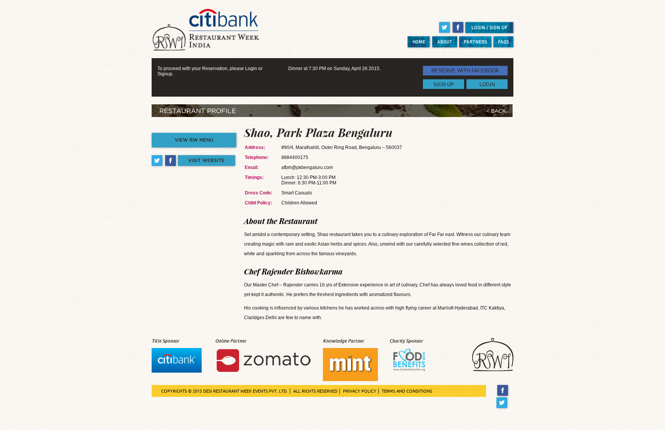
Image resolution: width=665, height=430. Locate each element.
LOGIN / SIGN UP (489, 27)
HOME (419, 42)
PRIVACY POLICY (359, 391)
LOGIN (487, 84)
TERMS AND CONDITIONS (407, 391)
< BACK (496, 111)
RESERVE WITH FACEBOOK (465, 71)
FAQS (503, 42)
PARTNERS (475, 42)
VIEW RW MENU (194, 140)
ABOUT (444, 42)
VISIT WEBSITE (206, 160)
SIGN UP (443, 84)
